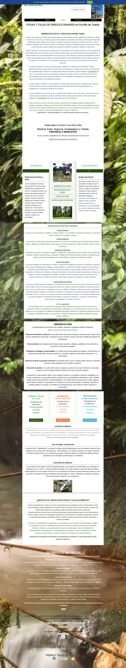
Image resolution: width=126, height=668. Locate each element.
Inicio (32, 20)
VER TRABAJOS (36, 166)
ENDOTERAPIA (63, 627)
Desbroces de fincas (62, 250)
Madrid (47, 20)
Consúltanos (92, 71)
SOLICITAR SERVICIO (89, 166)
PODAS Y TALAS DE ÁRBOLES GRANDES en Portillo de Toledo (62, 24)
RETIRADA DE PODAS (78, 623)
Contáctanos (42, 98)
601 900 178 (63, 659)
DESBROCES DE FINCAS (62, 186)
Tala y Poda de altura (32, 5)
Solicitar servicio (78, 10)
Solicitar (63, 609)
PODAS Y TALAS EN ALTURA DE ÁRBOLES (62, 647)
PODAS (43, 623)
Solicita (27, 205)
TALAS (49, 623)
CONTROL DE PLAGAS (62, 196)
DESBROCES (56, 623)
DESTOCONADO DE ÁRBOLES (62, 200)
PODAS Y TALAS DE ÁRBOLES (63, 655)
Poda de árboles (63, 239)
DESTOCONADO (66, 623)
